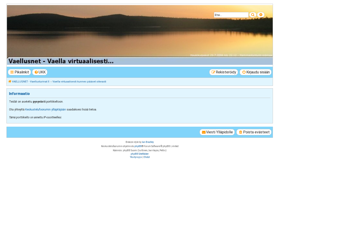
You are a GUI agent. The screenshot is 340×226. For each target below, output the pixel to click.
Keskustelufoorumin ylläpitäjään (45, 109)
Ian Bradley (148, 142)
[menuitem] (40, 72)
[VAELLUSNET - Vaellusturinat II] (139, 35)
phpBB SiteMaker (140, 154)
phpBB (138, 146)
